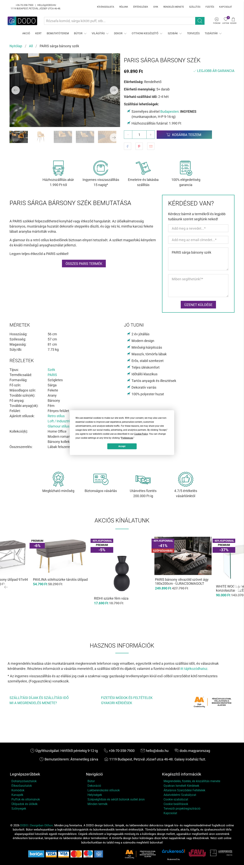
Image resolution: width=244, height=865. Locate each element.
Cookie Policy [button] (141, 433)
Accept (121, 446)
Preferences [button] (127, 437)
